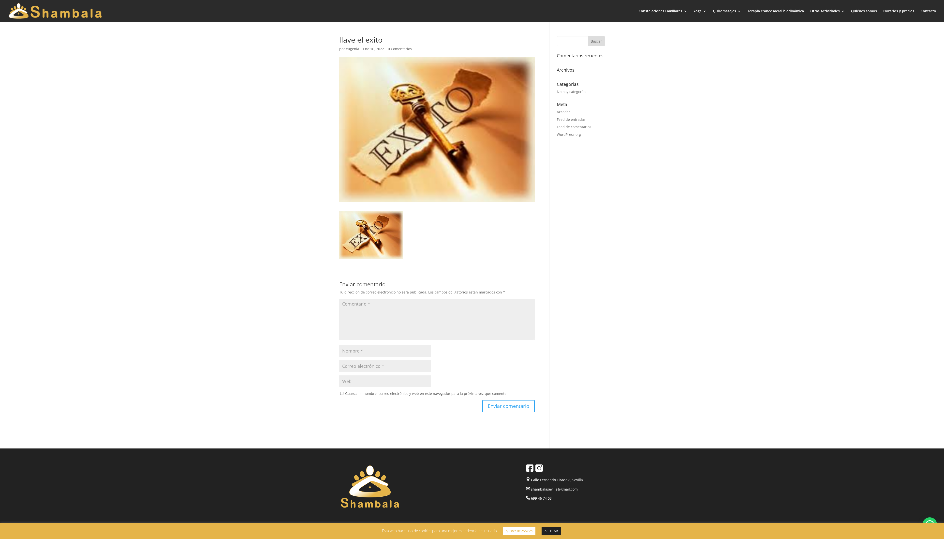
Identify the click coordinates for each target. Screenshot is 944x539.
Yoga (697, 11)
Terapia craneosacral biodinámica (775, 11)
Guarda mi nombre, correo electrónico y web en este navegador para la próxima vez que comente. (426, 393)
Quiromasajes (724, 11)
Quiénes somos (864, 11)
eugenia (352, 48)
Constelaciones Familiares (660, 11)
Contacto (928, 11)
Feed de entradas (571, 119)
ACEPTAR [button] (551, 531)
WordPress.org (569, 134)
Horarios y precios (898, 11)
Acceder (563, 111)
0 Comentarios (400, 48)
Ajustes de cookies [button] (519, 531)
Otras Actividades (825, 11)
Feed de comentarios (574, 126)
